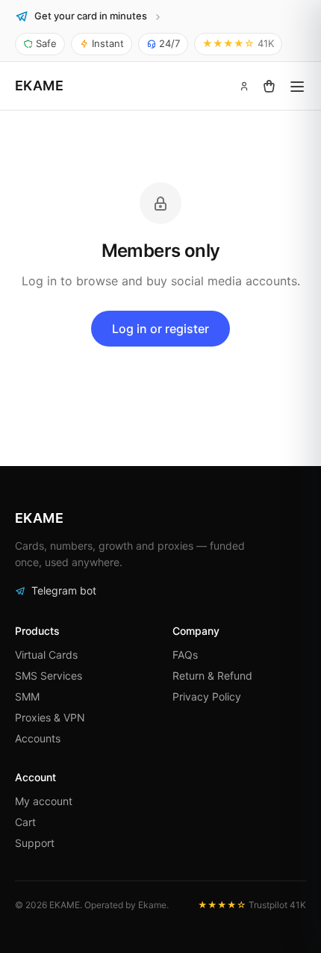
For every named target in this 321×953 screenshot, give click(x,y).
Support (34, 842)
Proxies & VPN (50, 717)
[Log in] (244, 86)
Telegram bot (63, 590)
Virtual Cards (46, 654)
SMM (27, 696)
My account (43, 801)
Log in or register (160, 328)
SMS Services (48, 675)
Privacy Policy (206, 696)
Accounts (37, 738)
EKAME (39, 85)
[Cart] (268, 85)
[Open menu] (297, 86)
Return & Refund (212, 675)
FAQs (185, 654)
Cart (25, 822)
